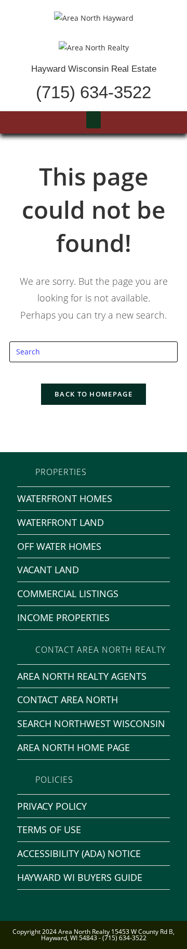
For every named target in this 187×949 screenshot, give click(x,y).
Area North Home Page (73, 747)
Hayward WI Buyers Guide (79, 877)
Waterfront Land (60, 522)
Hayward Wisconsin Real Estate (93, 69)
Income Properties (63, 617)
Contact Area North (67, 699)
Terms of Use (49, 829)
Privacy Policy (52, 806)
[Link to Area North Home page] (94, 46)
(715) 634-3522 (93, 92)
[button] (93, 119)
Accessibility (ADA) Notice (79, 853)
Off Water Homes (59, 546)
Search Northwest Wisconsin (91, 723)
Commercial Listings (67, 593)
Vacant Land (48, 569)
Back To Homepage (93, 394)
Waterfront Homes (64, 498)
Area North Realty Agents (81, 676)
